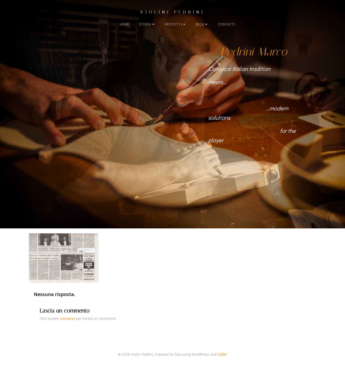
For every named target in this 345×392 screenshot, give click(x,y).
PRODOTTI (173, 24)
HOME (125, 24)
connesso (67, 318)
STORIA (145, 24)
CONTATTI (226, 24)
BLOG (200, 24)
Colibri (222, 354)
